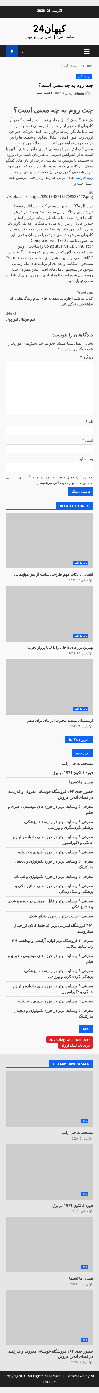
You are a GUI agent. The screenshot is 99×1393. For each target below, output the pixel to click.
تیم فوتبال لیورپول (20, 316)
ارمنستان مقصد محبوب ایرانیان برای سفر (49, 687)
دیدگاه (86, 357)
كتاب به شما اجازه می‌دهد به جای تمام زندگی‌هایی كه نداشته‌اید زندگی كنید (51, 298)
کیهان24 (49, 28)
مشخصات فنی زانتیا (77, 763)
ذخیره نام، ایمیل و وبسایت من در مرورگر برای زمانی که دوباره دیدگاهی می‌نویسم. (55, 479)
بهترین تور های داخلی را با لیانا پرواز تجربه (49, 614)
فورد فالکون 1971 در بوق (72, 772)
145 (84, 1121)
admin (79, 93)
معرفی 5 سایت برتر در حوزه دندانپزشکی (60, 916)
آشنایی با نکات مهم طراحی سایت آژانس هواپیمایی (49, 540)
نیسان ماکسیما (81, 782)
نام (89, 421)
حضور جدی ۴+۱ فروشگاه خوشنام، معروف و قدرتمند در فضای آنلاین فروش (49, 1317)
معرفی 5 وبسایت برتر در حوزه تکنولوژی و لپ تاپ (53, 876)
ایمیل (87, 440)
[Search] (21, 51)
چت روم (81, 143)
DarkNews (74, 1376)
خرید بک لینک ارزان (75, 1045)
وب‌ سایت (85, 458)
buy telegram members (70, 1039)
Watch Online (12, 51)
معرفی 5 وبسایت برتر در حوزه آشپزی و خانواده (55, 852)
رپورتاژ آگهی (84, 76)
